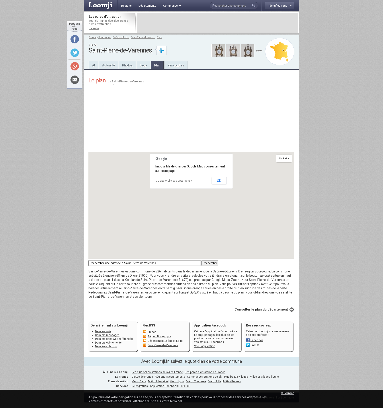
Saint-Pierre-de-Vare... (143, 37)
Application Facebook (164, 386)
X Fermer (287, 393)
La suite (94, 28)
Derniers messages (107, 335)
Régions (160, 376)
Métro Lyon (177, 381)
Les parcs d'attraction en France (205, 372)
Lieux (143, 65)
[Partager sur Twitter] (74, 53)
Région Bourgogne (159, 336)
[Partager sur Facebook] (74, 39)
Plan (159, 37)
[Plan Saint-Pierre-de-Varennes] (279, 51)
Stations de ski (213, 376)
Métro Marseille (158, 381)
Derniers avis (103, 331)
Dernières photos (106, 346)
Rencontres (176, 65)
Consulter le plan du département (261, 309)
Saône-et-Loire (121, 37)
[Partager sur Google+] (74, 66)
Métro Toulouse (196, 381)
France (92, 37)
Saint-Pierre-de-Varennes (163, 345)
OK (219, 181)
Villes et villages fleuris (264, 376)
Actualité (108, 65)
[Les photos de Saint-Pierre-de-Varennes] (259, 51)
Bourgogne (104, 37)
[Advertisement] (217, 23)
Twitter (254, 344)
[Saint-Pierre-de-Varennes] (93, 64)
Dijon (133, 275)
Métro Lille (214, 381)
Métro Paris (139, 381)
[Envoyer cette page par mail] (74, 80)
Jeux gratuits (140, 386)
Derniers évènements (108, 342)
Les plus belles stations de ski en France (157, 372)
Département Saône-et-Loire (165, 340)
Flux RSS (149, 325)
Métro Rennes (232, 381)
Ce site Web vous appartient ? (174, 180)
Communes (194, 376)
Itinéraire (284, 158)
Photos (127, 65)
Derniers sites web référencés (114, 338)
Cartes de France (142, 376)
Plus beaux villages (236, 376)
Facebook (256, 340)
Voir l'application (204, 346)
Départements (176, 376)
